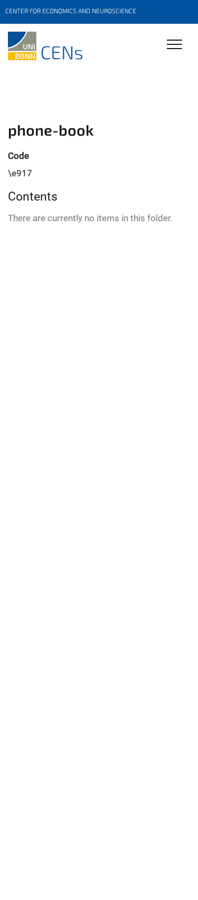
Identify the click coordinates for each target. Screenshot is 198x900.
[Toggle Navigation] (174, 45)
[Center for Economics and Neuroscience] (45, 46)
